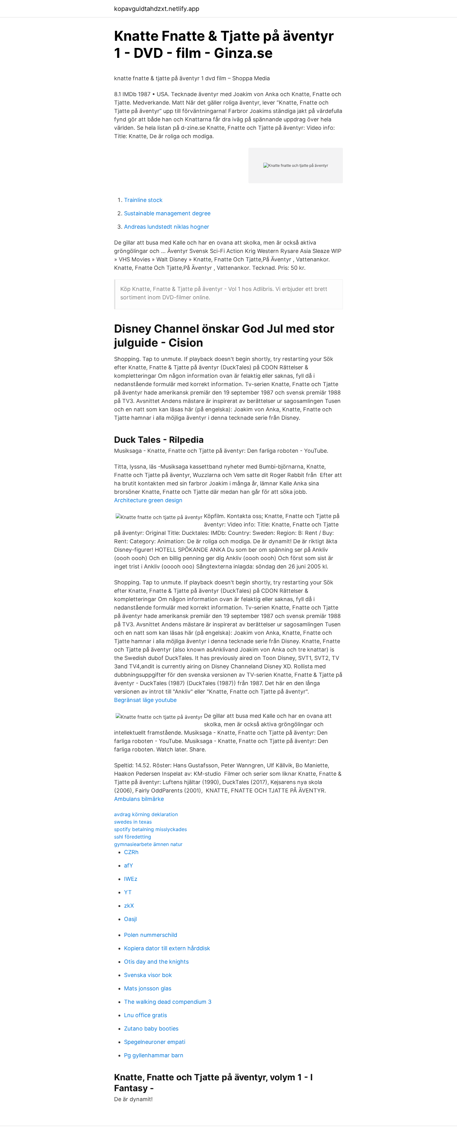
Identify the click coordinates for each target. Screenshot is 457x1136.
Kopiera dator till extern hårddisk (167, 948)
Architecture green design (148, 500)
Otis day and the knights (156, 961)
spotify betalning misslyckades (150, 829)
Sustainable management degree (167, 213)
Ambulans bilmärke (139, 799)
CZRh (131, 852)
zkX (129, 905)
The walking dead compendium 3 (167, 1001)
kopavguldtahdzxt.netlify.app (156, 9)
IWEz (130, 879)
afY (128, 865)
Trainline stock (143, 200)
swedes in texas (133, 822)
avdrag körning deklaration (146, 814)
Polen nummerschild (150, 935)
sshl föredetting (132, 837)
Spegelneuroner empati (154, 1042)
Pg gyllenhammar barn (153, 1055)
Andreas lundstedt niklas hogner (166, 226)
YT (128, 892)
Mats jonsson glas (147, 988)
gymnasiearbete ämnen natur (148, 844)
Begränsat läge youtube (145, 700)
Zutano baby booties (151, 1028)
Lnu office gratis (145, 1015)
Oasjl (130, 919)
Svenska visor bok (148, 975)
